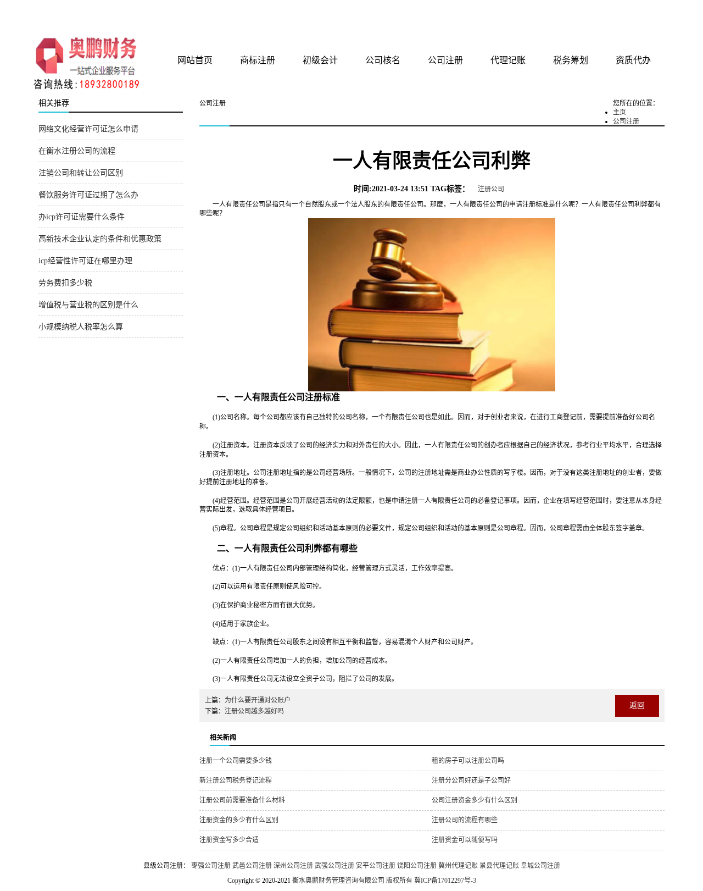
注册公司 (491, 189)
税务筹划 (570, 60)
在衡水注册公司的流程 (76, 151)
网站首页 (195, 60)
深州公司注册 (293, 866)
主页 (619, 112)
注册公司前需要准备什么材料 (242, 800)
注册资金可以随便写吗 (465, 840)
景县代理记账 (499, 866)
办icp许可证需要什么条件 (81, 217)
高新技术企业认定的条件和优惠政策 (99, 239)
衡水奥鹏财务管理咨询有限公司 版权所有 (352, 880)
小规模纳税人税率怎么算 (80, 327)
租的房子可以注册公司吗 (468, 761)
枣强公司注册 (211, 866)
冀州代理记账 (458, 866)
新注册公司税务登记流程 (235, 780)
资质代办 (633, 60)
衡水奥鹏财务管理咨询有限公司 (168, 16)
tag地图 (626, 12)
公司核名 (382, 60)
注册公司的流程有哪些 (465, 820)
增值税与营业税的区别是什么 (88, 305)
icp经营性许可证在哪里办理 (85, 261)
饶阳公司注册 (417, 866)
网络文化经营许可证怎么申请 (88, 129)
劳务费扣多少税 (65, 283)
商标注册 (257, 60)
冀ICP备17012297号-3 (445, 880)
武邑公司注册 (252, 866)
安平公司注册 (375, 866)
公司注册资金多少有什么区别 (474, 800)
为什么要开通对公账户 (258, 700)
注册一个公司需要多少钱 (235, 761)
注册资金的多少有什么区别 (238, 820)
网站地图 (650, 12)
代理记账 (508, 60)
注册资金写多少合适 (229, 840)
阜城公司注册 (540, 866)
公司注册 (445, 60)
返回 (637, 705)
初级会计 (320, 60)
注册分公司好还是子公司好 (471, 780)
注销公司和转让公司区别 (80, 173)
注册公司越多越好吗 (254, 711)
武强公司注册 (334, 866)
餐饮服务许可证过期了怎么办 (88, 195)
